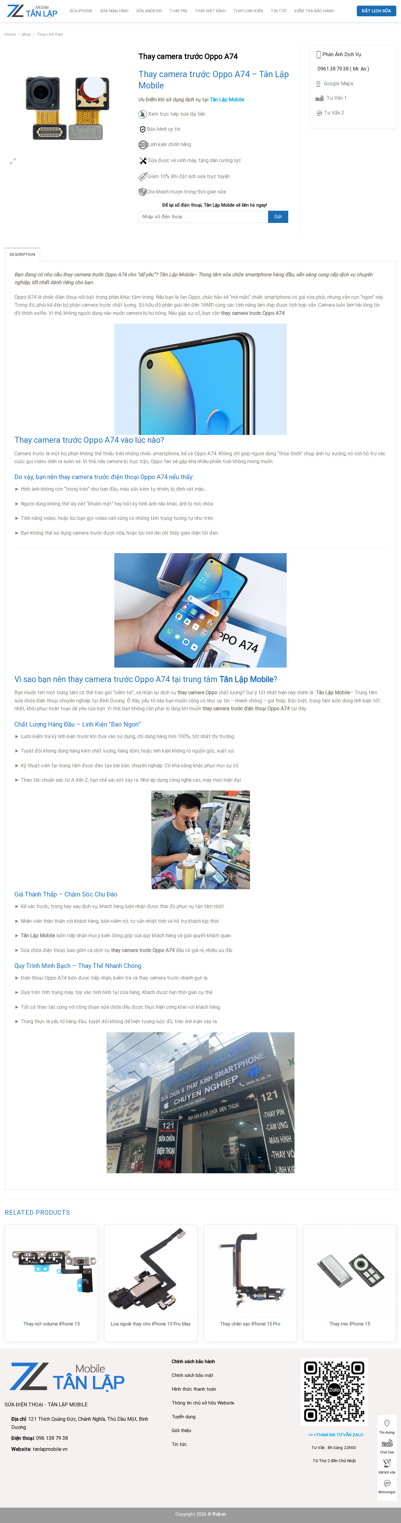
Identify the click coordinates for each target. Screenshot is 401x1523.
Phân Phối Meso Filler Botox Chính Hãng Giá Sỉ (56, 1478)
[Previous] (5, 1286)
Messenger (387, 1492)
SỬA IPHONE (81, 10)
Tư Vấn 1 (336, 98)
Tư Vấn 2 (334, 113)
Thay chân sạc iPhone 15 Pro (250, 1324)
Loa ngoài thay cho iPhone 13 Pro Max (150, 1324)
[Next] (396, 1286)
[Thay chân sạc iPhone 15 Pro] (250, 1270)
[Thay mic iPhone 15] (349, 1270)
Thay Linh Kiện (50, 34)
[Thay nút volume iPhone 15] (51, 1270)
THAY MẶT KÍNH (210, 10)
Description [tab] (22, 254)
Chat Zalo (387, 1452)
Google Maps (338, 84)
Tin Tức (279, 10)
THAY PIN (178, 10)
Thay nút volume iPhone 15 (51, 1324)
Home (10, 34)
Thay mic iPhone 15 (349, 1324)
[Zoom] (13, 162)
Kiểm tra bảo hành (314, 10)
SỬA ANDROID (149, 10)
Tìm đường (387, 1432)
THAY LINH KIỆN (248, 10)
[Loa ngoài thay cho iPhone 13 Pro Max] (150, 1270)
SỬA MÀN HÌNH (114, 10)
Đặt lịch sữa (387, 1472)
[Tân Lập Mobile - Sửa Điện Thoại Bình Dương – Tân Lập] (32, 11)
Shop (26, 34)
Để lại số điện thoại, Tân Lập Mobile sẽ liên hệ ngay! (214, 205)
